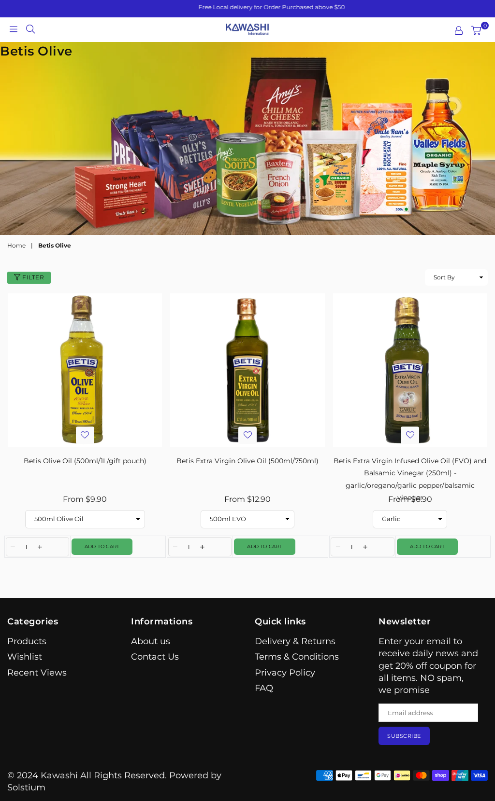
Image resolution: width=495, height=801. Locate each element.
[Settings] (459, 30)
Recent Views (37, 672)
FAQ (264, 688)
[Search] (30, 28)
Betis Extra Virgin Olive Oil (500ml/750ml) (247, 460)
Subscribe (404, 735)
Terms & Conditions (297, 656)
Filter (32, 277)
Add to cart (102, 546)
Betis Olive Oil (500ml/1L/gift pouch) (85, 460)
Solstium (26, 787)
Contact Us (155, 656)
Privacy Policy (285, 672)
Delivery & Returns (295, 641)
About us (150, 641)
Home (16, 245)
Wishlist (24, 656)
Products (26, 641)
